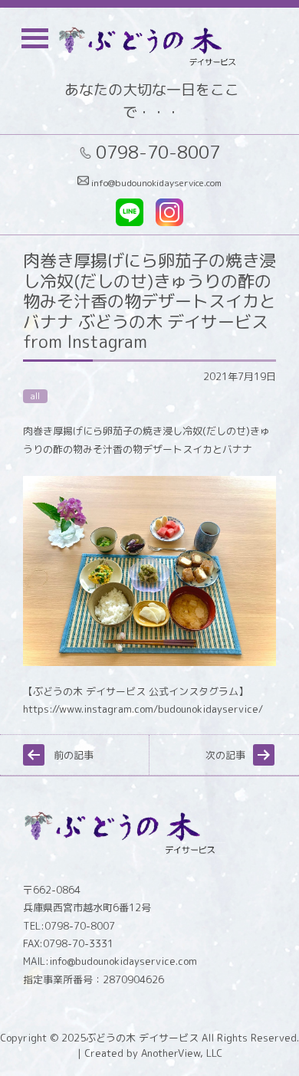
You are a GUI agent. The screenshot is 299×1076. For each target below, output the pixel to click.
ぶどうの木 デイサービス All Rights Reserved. (192, 1038)
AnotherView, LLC (180, 1053)
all (35, 396)
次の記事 (225, 755)
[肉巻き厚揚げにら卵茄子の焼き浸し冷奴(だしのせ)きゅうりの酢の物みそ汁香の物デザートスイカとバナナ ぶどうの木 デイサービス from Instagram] (149, 662)
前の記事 (74, 755)
